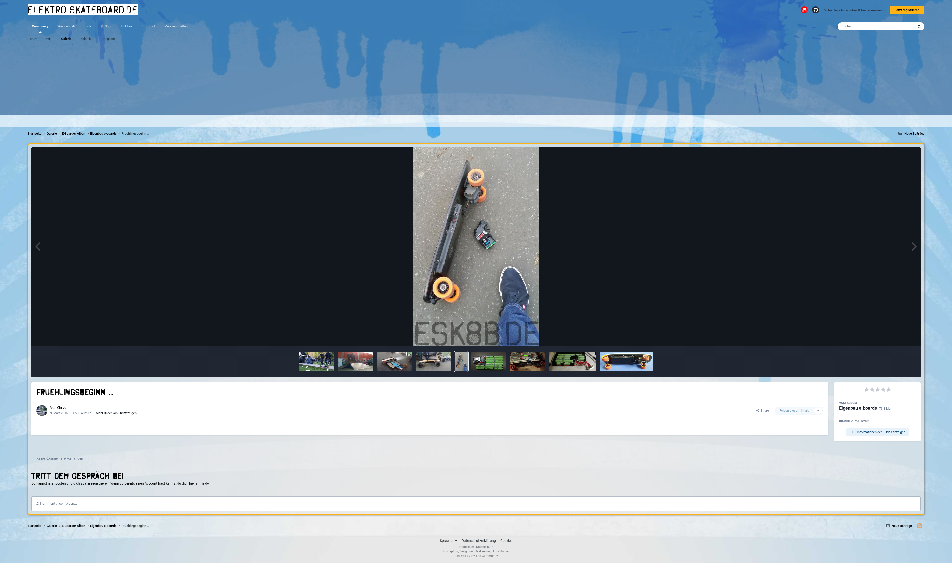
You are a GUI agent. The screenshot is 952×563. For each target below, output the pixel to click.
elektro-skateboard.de (83, 9)
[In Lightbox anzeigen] (476, 246)
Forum (32, 39)
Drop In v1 (148, 26)
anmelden (203, 483)
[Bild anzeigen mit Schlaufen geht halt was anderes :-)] (355, 361)
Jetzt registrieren (907, 10)
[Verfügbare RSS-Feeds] (919, 525)
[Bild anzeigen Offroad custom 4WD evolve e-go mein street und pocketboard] (394, 361)
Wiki (49, 39)
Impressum (466, 547)
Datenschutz (484, 547)
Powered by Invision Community (476, 556)
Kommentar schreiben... (58, 503)
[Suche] (919, 26)
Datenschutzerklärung (479, 541)
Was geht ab (66, 26)
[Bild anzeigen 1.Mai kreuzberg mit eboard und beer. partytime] (316, 361)
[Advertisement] (476, 80)
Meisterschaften (176, 26)
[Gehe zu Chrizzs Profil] (41, 410)
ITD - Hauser (501, 551)
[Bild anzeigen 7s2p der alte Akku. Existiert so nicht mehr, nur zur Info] (488, 361)
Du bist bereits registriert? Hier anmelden (853, 10)
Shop (108, 26)
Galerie (66, 39)
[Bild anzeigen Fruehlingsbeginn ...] (461, 361)
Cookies (506, 541)
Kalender (86, 39)
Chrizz (62, 408)
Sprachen (447, 541)
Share (764, 410)
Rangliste (108, 39)
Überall (902, 26)
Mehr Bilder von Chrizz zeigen (116, 413)
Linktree (126, 26)
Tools (87, 26)
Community (40, 26)
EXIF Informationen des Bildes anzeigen (877, 432)
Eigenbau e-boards (858, 408)
